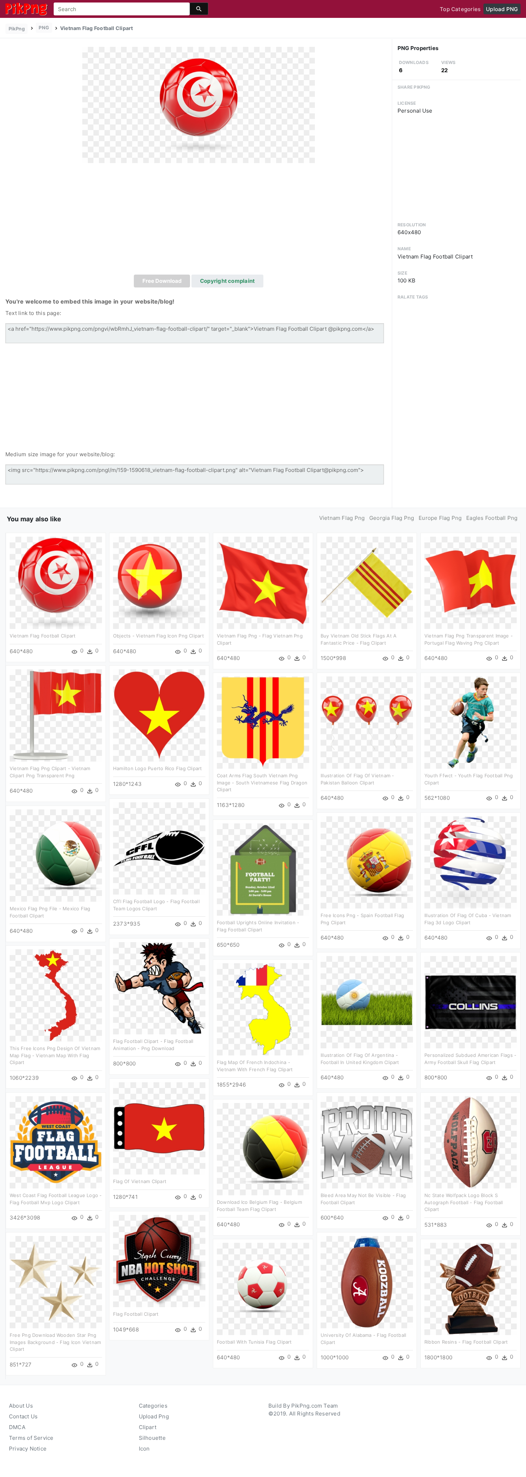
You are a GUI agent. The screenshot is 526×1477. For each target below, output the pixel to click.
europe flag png (440, 518)
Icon (144, 1448)
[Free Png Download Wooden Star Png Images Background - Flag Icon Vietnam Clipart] (56, 1281)
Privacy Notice (28, 1448)
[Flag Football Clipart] (159, 1260)
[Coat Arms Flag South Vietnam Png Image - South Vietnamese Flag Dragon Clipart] (263, 722)
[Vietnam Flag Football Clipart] (198, 104)
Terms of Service (31, 1437)
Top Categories (460, 9)
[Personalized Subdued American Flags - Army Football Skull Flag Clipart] (470, 1001)
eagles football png (491, 518)
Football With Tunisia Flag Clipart (254, 1342)
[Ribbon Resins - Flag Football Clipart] (470, 1288)
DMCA (17, 1427)
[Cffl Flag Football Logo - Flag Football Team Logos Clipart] (159, 848)
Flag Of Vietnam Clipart (139, 1181)
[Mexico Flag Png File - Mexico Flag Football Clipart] (56, 855)
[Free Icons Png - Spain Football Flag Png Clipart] (367, 861)
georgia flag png (391, 518)
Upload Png (154, 1416)
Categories (153, 1405)
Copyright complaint (227, 280)
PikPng (17, 28)
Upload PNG (502, 9)
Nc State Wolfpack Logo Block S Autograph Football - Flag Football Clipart (463, 1202)
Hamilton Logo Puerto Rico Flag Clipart (157, 768)
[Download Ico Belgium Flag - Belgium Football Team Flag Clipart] (263, 1148)
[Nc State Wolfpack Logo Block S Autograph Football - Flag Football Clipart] (470, 1141)
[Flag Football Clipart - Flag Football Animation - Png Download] (159, 987)
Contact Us (23, 1416)
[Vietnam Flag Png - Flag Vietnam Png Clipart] (263, 582)
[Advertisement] (198, 221)
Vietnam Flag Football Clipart (43, 636)
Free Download (162, 280)
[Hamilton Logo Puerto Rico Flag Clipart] (159, 715)
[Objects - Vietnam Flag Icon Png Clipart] (159, 582)
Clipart (148, 1427)
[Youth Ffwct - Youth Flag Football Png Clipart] (470, 722)
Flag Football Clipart (136, 1314)
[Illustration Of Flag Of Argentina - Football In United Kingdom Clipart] (367, 1001)
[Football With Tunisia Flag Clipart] (263, 1288)
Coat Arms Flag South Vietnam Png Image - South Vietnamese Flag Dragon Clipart (262, 782)
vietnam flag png (342, 518)
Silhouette (152, 1437)
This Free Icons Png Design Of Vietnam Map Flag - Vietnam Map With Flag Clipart (55, 1055)
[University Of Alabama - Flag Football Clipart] (367, 1281)
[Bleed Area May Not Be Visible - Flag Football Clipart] (367, 1141)
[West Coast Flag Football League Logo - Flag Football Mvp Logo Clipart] (56, 1141)
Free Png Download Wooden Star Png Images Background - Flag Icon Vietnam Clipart (55, 1342)
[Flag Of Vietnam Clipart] (159, 1127)
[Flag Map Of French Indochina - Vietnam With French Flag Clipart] (263, 1008)
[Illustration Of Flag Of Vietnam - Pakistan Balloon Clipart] (367, 722)
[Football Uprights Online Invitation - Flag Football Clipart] (263, 869)
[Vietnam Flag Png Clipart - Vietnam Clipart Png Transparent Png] (56, 715)
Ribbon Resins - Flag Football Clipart (466, 1342)
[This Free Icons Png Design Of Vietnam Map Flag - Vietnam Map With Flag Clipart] (56, 994)
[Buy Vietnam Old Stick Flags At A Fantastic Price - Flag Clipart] (367, 582)
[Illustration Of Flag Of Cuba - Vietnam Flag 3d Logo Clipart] (470, 861)
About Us (21, 1405)
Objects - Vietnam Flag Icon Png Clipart (158, 636)
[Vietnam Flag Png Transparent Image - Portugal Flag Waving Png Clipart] (470, 582)
